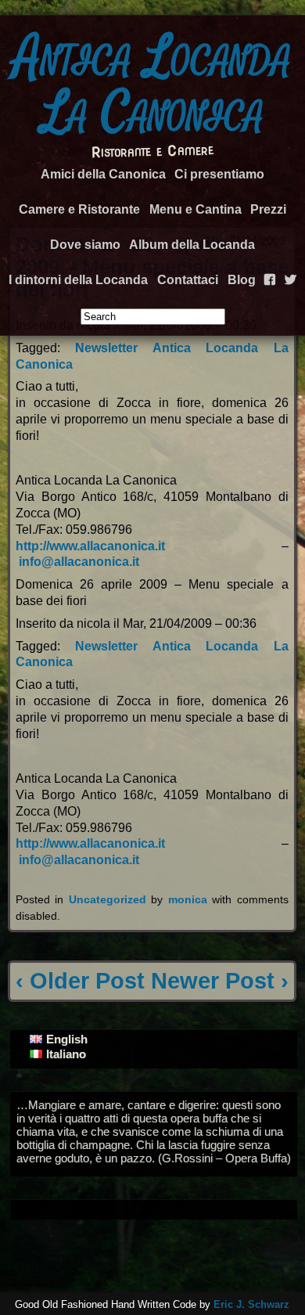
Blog (242, 279)
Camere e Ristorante (79, 209)
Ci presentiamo (219, 174)
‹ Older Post (80, 980)
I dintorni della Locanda (78, 279)
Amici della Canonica (103, 174)
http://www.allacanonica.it (90, 546)
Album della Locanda (192, 244)
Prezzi (268, 209)
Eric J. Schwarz (251, 1304)
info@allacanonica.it (79, 561)
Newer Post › (220, 980)
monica (187, 899)
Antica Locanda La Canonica (152, 85)
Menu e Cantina (195, 209)
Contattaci (187, 279)
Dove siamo (85, 244)
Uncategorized (107, 899)
